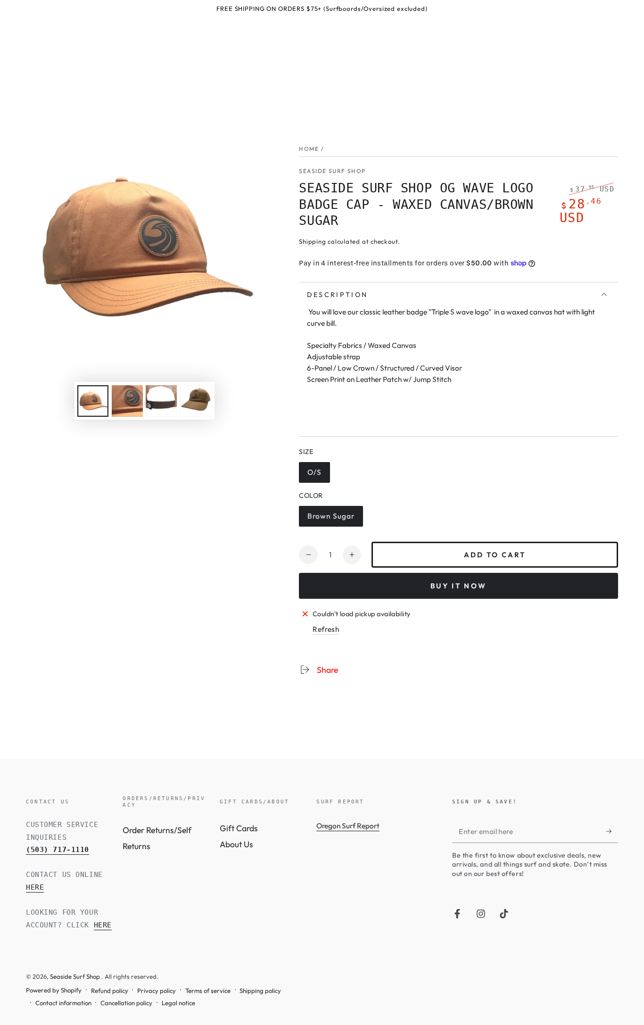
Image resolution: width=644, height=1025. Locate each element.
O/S (318, 475)
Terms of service (208, 990)
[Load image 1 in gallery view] (92, 401)
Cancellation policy (126, 1003)
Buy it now (458, 585)
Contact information (63, 1003)
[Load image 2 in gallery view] (127, 401)
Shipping (312, 241)
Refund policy (109, 990)
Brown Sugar (331, 519)
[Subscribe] (612, 831)
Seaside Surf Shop (332, 170)
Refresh (326, 629)
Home (309, 148)
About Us (236, 844)
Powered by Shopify (54, 990)
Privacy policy (156, 990)
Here (35, 887)
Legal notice (178, 1003)
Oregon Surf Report (348, 825)
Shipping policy (260, 990)
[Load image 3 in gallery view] (161, 401)
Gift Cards (239, 828)
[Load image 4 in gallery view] (195, 401)
